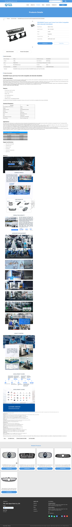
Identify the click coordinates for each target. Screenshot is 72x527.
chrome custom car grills (21, 438)
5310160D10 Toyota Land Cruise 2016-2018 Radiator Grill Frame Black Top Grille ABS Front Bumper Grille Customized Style (27, 466)
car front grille (32, 438)
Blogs (35, 507)
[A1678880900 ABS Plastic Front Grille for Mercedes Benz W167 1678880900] (9, 456)
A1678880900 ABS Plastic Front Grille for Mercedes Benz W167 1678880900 (9, 466)
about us (33, 4)
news (43, 4)
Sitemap (9, 525)
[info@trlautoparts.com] (52, 516)
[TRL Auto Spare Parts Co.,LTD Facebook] (57, 516)
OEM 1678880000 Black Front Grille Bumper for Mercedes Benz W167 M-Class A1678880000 (45, 466)
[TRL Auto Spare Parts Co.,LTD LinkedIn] (64, 516)
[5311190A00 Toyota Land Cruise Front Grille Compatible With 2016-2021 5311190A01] (16, 33)
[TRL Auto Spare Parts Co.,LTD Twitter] (59, 516)
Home (27, 4)
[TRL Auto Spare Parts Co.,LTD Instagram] (62, 516)
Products (8, 18)
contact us (54, 4)
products (38, 4)
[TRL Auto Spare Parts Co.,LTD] (10, 4)
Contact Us (35, 511)
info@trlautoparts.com (9, 507)
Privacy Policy (5, 525)
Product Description (24, 51)
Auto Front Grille (13, 18)
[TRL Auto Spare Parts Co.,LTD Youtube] (67, 516)
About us (35, 503)
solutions (48, 4)
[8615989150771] (49, 516)
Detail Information (10, 51)
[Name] (61, 1)
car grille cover (11, 438)
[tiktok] (49, 518)
